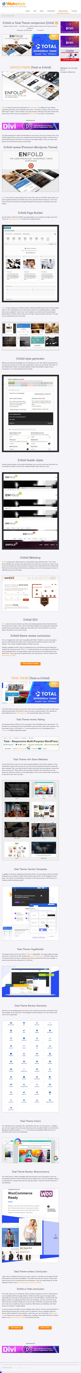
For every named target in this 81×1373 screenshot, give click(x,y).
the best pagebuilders (36, 956)
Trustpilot (5, 730)
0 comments (40, 30)
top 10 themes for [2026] (17, 1317)
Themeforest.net (21, 713)
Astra (42, 11)
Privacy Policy (25, 1367)
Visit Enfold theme (30, 663)
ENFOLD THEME (20, 67)
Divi (34, 11)
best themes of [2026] (9, 655)
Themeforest (34, 107)
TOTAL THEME (20, 678)
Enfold (4, 107)
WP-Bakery (28, 954)
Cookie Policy (16, 1367)
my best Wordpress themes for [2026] (29, 1282)
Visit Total (45, 1328)
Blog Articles (63, 11)
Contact (74, 11)
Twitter (74, 2)
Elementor (51, 11)
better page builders (15, 219)
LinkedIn (78, 2)
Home (28, 11)
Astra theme (33, 113)
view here (24, 1130)
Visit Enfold (16, 1328)
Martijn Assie (24, 26)
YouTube (71, 2)
